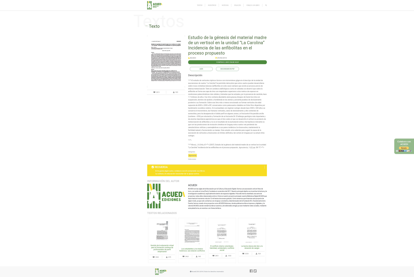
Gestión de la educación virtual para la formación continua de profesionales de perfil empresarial (162, 248)
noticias (225, 5)
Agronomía (192, 155)
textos (199, 5)
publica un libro (253, 5)
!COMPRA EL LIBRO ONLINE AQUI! (227, 62)
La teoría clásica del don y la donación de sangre (252, 247)
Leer (201, 69)
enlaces (237, 5)
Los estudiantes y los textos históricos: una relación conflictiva (192, 250)
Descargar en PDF (227, 69)
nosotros (212, 5)
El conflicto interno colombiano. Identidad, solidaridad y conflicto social (222, 248)
